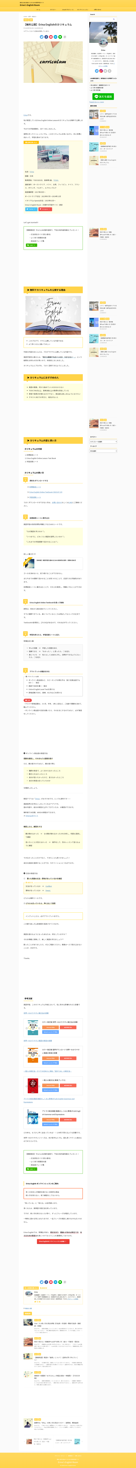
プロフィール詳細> (72, 1299)
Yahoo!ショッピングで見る (50, 1032)
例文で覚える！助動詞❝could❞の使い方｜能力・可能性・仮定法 (56, 1341)
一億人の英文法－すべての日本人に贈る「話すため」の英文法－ (48, 1071)
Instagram (45, 209)
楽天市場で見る (68, 1027)
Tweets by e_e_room (96, 102)
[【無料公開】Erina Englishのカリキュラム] (55, 37)
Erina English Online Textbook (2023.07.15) (45, 492)
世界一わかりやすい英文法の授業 (36, 1013)
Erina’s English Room (30, 5)
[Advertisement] (53, 98)
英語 (31, 1308)
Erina (26, 115)
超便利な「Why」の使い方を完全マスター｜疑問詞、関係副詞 (56, 1423)
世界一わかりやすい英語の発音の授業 (38, 1040)
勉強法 (27, 1308)
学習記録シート (35, 497)
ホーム (38, 9)
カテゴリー (53, 9)
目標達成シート (35, 487)
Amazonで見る (51, 1027)
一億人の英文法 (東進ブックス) (53, 1080)
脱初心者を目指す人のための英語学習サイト (68, 1459)
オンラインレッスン (82, 9)
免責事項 (70, 1456)
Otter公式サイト (32, 815)
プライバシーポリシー (60, 1456)
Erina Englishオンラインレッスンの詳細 (51, 1241)
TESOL (56, 180)
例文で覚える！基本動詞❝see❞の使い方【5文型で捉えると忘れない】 (108, 132)
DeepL (48, 890)
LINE (31, 245)
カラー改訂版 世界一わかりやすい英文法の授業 (60, 1022)
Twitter (31, 209)
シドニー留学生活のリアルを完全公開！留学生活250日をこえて (108, 116)
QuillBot (49, 886)
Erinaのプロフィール (68, 9)
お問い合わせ (97, 9)
